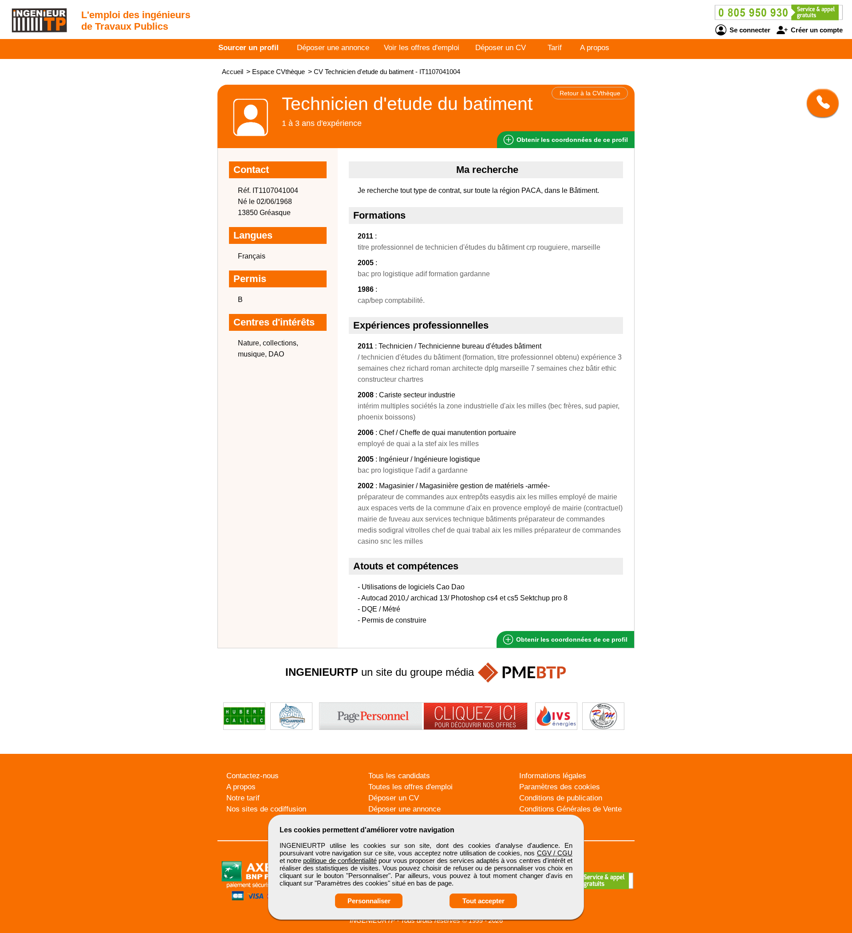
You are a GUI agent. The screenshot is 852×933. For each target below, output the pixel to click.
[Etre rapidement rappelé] (819, 102)
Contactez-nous (252, 776)
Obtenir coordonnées (571, 139)
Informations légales (552, 776)
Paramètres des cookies (559, 787)
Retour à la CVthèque (590, 93)
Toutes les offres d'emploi (410, 787)
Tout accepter (483, 901)
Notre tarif (243, 798)
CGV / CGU (554, 853)
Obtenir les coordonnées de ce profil (570, 639)
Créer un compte (816, 30)
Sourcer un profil (248, 47)
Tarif (555, 47)
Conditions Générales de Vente (570, 809)
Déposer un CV (500, 47)
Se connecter (749, 30)
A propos (594, 47)
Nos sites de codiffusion (266, 809)
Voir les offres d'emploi (421, 47)
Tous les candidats (399, 776)
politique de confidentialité (339, 860)
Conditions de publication (560, 798)
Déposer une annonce (333, 47)
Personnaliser (368, 901)
